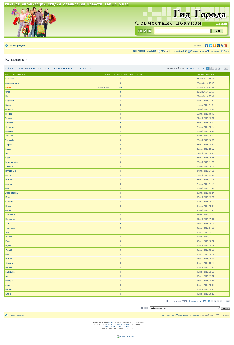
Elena (8, 87)
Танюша (9, 166)
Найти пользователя (14, 68)
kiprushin (9, 79)
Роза (7, 241)
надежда (9, 131)
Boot (7, 96)
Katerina (9, 122)
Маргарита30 (11, 162)
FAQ (163, 51)
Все (28, 68)
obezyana (9, 281)
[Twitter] (211, 45)
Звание (108, 74)
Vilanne (8, 237)
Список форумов (17, 45)
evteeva (9, 109)
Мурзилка (9, 272)
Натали (8, 180)
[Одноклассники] (214, 45)
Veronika (9, 118)
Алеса (8, 276)
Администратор (12, 83)
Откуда (138, 74)
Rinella (8, 105)
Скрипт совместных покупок (118, 324)
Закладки (151, 51)
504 (226, 68)
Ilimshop (9, 136)
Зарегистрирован (205, 74)
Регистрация (214, 51)
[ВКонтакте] (207, 45)
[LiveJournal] (222, 45)
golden (8, 210)
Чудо (7, 92)
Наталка (9, 259)
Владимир (10, 219)
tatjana (8, 245)
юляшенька (10, 171)
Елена (8, 294)
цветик (8, 184)
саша (7, 285)
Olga (7, 158)
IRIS (7, 223)
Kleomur (9, 197)
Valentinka (9, 140)
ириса (8, 254)
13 (120, 210)
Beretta (8, 267)
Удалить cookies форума (187, 315)
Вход (226, 51)
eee (7, 188)
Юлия (8, 206)
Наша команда (167, 315)
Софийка (9, 127)
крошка (8, 114)
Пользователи (197, 51)
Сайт (131, 74)
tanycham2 (10, 101)
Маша (8, 149)
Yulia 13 (8, 250)
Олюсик (9, 263)
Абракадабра (11, 193)
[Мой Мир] (218, 45)
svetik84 (9, 201)
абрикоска (10, 215)
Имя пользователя (15, 74)
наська (8, 175)
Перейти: (144, 308)
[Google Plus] (226, 45)
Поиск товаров (138, 51)
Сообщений (120, 74)
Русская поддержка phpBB (117, 326)
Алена (8, 153)
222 (120, 87)
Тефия (8, 144)
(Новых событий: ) (178, 51)
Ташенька (10, 228)
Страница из (195, 68)
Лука (7, 232)
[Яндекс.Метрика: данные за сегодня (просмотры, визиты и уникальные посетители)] (125, 336)
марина (8, 289)
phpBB (111, 322)
